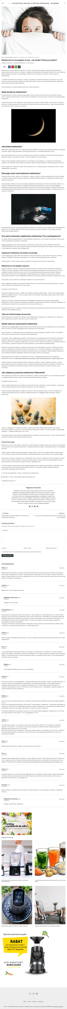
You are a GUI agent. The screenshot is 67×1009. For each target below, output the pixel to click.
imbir (61, 454)
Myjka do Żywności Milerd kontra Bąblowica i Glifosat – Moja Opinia (15, 926)
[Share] (19, 67)
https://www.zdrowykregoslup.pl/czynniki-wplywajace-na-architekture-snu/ (43, 762)
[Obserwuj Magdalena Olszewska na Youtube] (35, 506)
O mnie (29, 1001)
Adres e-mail (28, 548)
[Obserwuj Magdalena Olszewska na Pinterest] (37, 506)
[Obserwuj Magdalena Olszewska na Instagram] (32, 506)
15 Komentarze (30, 63)
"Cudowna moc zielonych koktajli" (21, 492)
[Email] (16, 67)
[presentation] (17, 859)
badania (32, 300)
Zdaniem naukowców (7, 244)
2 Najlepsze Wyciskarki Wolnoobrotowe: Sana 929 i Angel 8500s (47, 926)
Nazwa (4, 548)
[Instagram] (33, 994)
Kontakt (34, 1001)
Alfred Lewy (9, 255)
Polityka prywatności (58, 1006)
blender (44, 496)
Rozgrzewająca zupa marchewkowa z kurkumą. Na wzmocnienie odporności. (15, 515)
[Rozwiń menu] (3, 3)
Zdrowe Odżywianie (9, 57)
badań (7, 283)
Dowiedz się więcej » (43, 503)
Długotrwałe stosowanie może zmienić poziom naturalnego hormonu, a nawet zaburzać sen (39, 358)
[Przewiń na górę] (63, 1006)
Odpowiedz (61, 567)
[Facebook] (9, 67)
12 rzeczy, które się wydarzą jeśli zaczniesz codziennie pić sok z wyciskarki (50, 515)
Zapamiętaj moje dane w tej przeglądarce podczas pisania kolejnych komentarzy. (22, 551)
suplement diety (14, 326)
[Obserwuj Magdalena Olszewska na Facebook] (30, 506)
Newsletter (40, 1001)
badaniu (42, 392)
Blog (25, 1001)
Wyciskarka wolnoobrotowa (32, 496)
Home (3, 57)
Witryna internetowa (51, 548)
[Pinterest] (12, 67)
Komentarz (5, 530)
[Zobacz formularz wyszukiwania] (63, 3)
